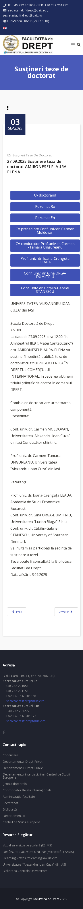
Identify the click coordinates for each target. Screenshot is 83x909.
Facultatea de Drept (46, 899)
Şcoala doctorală (15, 784)
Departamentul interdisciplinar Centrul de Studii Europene (36, 775)
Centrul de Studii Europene (22, 822)
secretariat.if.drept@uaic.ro (25, 701)
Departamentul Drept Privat (22, 761)
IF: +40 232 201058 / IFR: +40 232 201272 (38, 5)
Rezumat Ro (45, 206)
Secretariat (10, 803)
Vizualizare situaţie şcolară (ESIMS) (27, 845)
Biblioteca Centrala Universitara (25, 871)
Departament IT (14, 816)
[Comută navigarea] (8, 108)
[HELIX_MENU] (73, 45)
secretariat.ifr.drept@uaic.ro (26, 721)
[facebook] (4, 732)
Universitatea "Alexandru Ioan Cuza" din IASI (34, 864)
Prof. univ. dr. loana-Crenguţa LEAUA (45, 260)
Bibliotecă (10, 809)
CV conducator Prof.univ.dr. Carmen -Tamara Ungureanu (45, 245)
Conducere (10, 755)
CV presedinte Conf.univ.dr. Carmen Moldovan (45, 230)
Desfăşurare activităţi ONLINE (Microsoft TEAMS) (38, 852)
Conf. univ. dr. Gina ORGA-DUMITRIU (45, 275)
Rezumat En (45, 217)
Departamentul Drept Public (23, 768)
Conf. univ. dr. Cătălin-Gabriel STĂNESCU (45, 290)
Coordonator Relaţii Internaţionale (27, 790)
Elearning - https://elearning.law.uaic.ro (30, 858)
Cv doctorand (45, 195)
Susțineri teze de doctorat (32, 155)
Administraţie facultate (19, 796)
